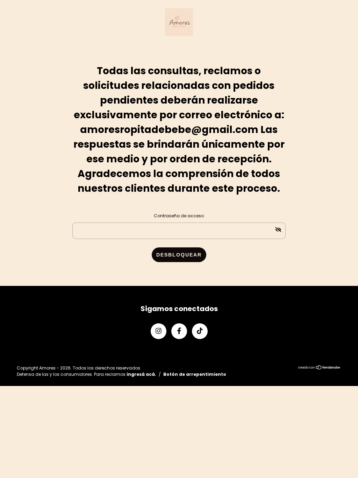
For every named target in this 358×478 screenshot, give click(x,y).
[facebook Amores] (179, 331)
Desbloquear (179, 255)
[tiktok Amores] (200, 331)
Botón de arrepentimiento (194, 374)
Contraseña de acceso (179, 216)
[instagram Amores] (158, 331)
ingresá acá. (141, 374)
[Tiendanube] (319, 368)
